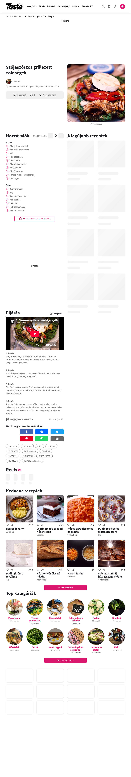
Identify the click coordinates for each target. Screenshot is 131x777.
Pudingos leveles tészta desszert (108, 530)
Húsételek (14, 647)
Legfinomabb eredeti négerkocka (50, 530)
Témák (42, 6)
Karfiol (96, 617)
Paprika (12, 456)
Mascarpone (14, 617)
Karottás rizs (75, 573)
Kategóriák (31, 6)
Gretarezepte (104, 580)
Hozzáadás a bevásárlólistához (37, 219)
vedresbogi (72, 535)
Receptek (51, 6)
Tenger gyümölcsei (34, 619)
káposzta (13, 451)
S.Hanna (10, 532)
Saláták (17, 16)
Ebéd (116, 647)
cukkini (51, 446)
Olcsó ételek (55, 617)
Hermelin (13, 461)
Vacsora (12, 446)
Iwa (99, 535)
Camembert (44, 456)
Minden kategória (65, 660)
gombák (46, 451)
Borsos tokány (15, 528)
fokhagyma (30, 451)
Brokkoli (116, 617)
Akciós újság (63, 6)
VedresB (16, 81)
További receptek (65, 588)
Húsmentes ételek (96, 648)
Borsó (35, 647)
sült (39, 446)
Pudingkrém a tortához (15, 575)
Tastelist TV (87, 6)
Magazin (75, 6)
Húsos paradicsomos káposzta (80, 530)
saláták (27, 446)
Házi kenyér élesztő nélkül (48, 575)
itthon (8, 16)
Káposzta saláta (32, 461)
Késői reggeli (55, 647)
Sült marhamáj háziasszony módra (110, 575)
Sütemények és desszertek (75, 648)
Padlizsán (28, 456)
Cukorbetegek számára (76, 619)
